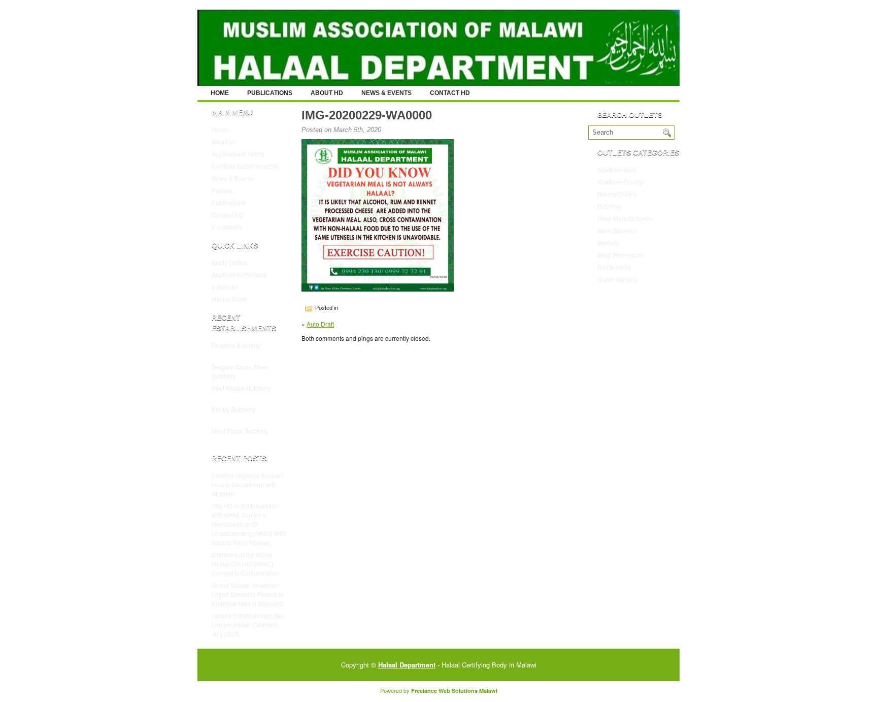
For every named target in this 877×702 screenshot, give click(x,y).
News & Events (386, 93)
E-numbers (227, 226)
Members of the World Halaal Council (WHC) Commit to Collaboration (245, 563)
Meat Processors (620, 254)
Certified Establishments (245, 166)
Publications (269, 93)
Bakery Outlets (617, 193)
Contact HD (450, 93)
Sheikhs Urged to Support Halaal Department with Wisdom (247, 484)
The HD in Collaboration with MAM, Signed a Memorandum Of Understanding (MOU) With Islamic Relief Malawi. (249, 524)
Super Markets (617, 279)
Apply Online (229, 262)
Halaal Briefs (229, 299)
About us (224, 141)
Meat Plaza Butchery (240, 430)
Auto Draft (320, 324)
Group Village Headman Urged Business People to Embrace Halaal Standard (248, 594)
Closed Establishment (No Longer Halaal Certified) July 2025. (248, 624)
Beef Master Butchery (241, 388)
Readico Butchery (236, 345)
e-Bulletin (225, 286)
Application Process (239, 274)
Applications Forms (238, 153)
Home (220, 93)
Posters (222, 190)
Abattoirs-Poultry (620, 181)
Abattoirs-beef (616, 169)
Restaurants (614, 267)
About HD (327, 93)
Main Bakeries (617, 230)
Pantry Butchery (233, 409)
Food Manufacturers (625, 218)
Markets (608, 242)
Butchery (609, 206)
